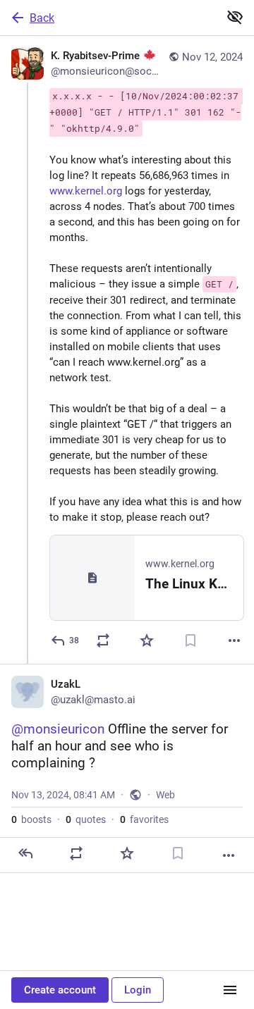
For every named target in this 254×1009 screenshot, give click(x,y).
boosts (31, 819)
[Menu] (230, 990)
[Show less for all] (235, 17)
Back (42, 18)
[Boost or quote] (103, 640)
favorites (144, 819)
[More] (234, 640)
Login (137, 990)
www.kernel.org (85, 191)
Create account (60, 990)
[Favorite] (146, 640)
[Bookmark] (190, 640)
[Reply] (25, 853)
